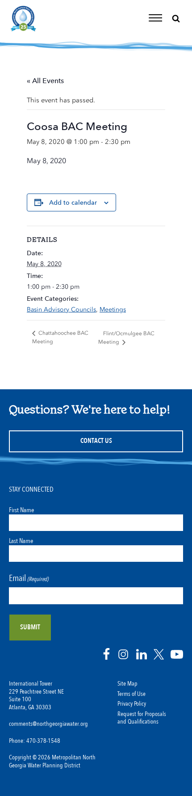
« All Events (45, 80)
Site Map (127, 684)
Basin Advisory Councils (61, 309)
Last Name (21, 540)
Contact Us (96, 441)
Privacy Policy (131, 704)
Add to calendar (73, 202)
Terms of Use (131, 694)
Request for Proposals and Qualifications (141, 718)
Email (28, 578)
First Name (21, 509)
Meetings (113, 309)
